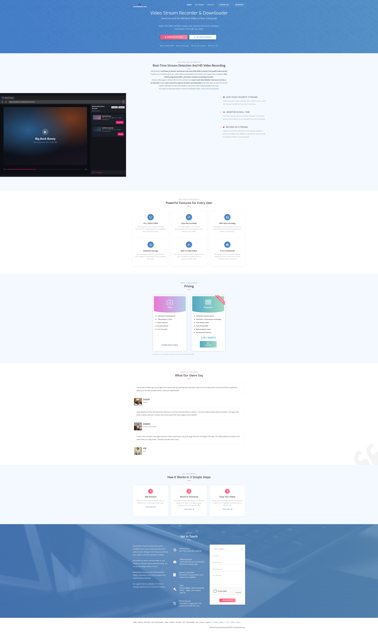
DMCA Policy (188, 589)
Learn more (150, 507)
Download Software (175, 37)
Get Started (208, 344)
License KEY (224, 5)
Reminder (239, 5)
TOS (227, 622)
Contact (210, 5)
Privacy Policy (218, 622)
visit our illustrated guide (210, 89)
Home (189, 5)
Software (199, 5)
